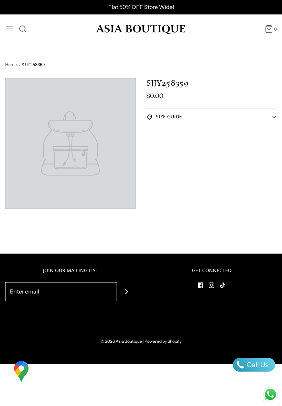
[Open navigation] (9, 29)
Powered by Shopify (163, 341)
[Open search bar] (25, 29)
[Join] (126, 291)
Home (11, 64)
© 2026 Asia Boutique (121, 341)
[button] (211, 116)
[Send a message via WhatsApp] (270, 394)
